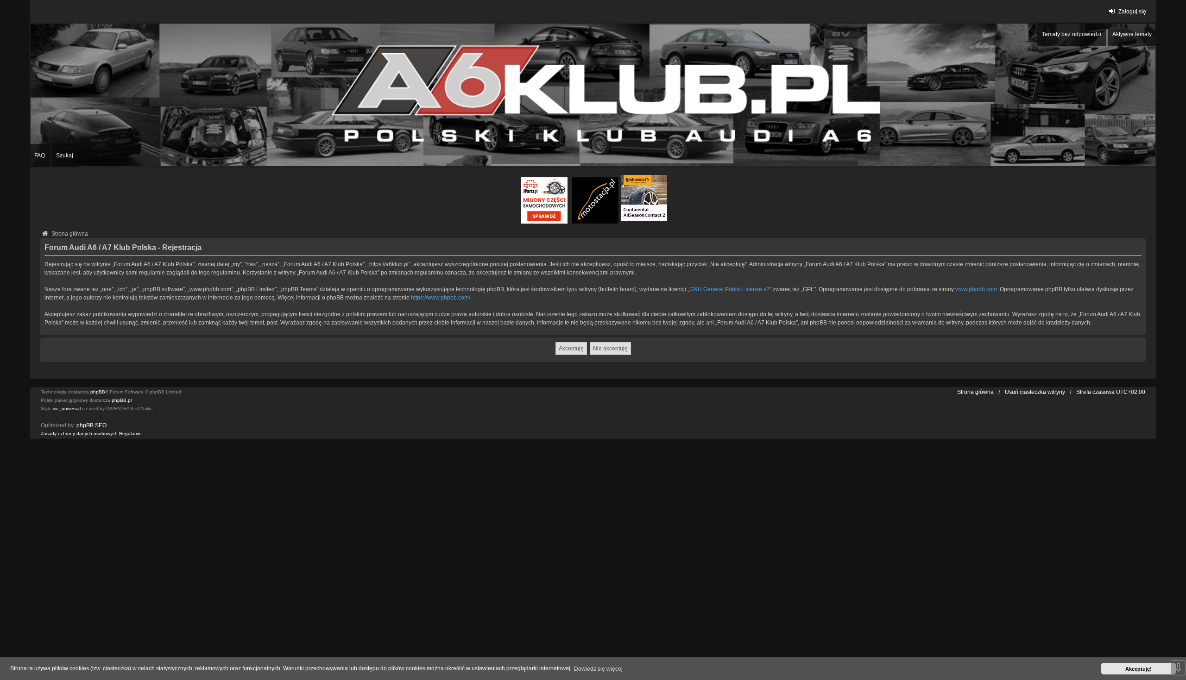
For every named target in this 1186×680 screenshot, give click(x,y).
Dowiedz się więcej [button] (598, 669)
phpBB (97, 391)
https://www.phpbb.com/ (440, 297)
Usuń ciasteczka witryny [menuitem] (1035, 392)
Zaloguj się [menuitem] (1132, 11)
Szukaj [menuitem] (64, 155)
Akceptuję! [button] (1138, 669)
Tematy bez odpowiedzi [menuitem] (1071, 34)
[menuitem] (79, 434)
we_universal (67, 408)
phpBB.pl (122, 400)
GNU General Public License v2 (729, 289)
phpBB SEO (91, 425)
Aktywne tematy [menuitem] (1132, 34)
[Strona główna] (593, 94)
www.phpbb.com (976, 289)
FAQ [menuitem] (39, 155)
